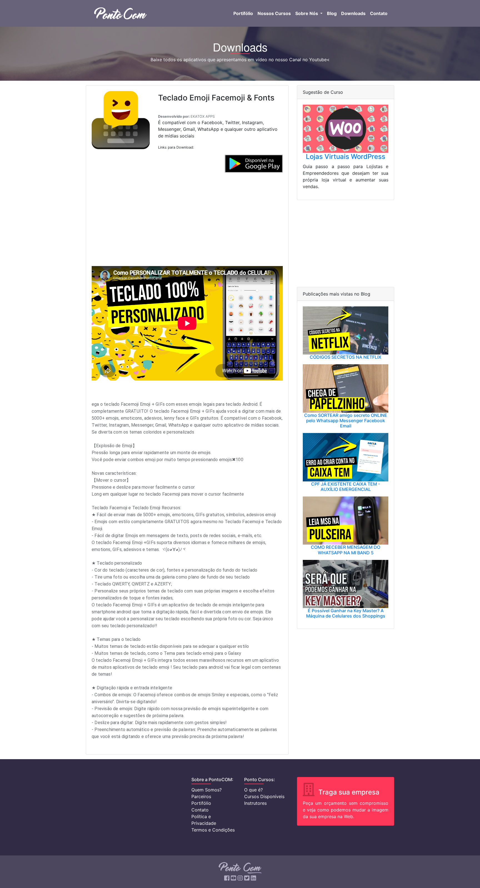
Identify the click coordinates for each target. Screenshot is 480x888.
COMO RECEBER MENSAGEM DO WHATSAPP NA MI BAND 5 (345, 549)
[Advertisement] (187, 217)
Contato (379, 13)
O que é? (253, 790)
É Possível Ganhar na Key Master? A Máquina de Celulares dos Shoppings (345, 613)
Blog (332, 13)
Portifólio (243, 13)
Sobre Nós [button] (307, 13)
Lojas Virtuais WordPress (345, 156)
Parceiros (201, 796)
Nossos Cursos (274, 13)
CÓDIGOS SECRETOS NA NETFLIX (345, 357)
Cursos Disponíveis (264, 796)
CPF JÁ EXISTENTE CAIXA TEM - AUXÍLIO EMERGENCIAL (345, 486)
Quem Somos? (206, 790)
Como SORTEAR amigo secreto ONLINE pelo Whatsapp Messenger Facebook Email (345, 420)
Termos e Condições (213, 830)
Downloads (353, 13)
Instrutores (255, 803)
